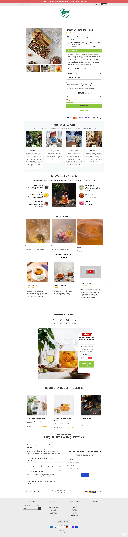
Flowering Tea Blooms (87, 419)
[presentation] (25, 68)
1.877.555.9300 (93, 504)
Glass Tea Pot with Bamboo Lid (36, 419)
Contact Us (99, 504)
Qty (67, 82)
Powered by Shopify (64, 532)
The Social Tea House (65, 530)
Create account (97, 4)
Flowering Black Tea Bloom (79, 30)
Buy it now (84, 111)
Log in (93, 4)
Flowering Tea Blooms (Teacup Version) (62, 420)
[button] (63, 251)
